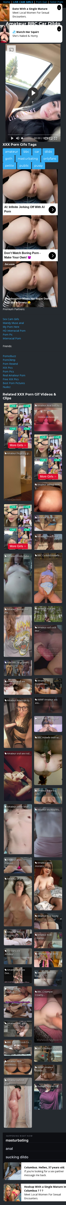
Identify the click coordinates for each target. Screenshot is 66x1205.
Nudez (6, 387)
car (37, 151)
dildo (48, 151)
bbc (26, 151)
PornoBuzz (9, 356)
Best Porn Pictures (14, 383)
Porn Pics (8, 371)
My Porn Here (11, 327)
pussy (38, 165)
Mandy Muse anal (13, 323)
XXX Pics (8, 367)
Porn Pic (8, 334)
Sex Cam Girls (11, 319)
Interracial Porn (12, 338)
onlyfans (49, 158)
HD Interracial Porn (14, 330)
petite (9, 165)
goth (8, 158)
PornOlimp (9, 360)
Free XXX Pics (11, 379)
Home (6, 2)
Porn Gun (41, 2)
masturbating (28, 158)
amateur (11, 151)
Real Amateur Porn (14, 375)
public (24, 165)
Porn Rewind (10, 363)
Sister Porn (56, 2)
